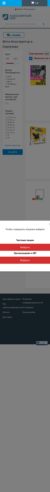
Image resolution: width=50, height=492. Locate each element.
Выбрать (25, 247)
